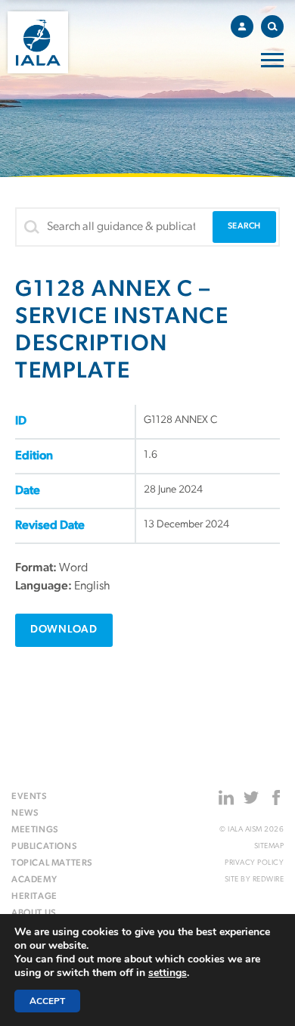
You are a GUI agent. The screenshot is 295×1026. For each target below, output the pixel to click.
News (25, 813)
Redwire (268, 879)
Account (242, 26)
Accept (47, 1001)
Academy (34, 880)
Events (29, 796)
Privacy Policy (254, 863)
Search (272, 26)
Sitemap (269, 846)
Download (64, 630)
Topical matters (52, 863)
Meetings (35, 830)
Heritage (34, 896)
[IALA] (38, 42)
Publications (44, 846)
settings (167, 973)
